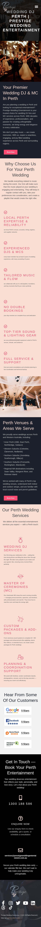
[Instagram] (10, 903)
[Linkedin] (33, 903)
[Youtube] (25, 903)
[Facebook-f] (3, 903)
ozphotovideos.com (13, 918)
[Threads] (3, 907)
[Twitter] (18, 903)
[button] (36, 6)
